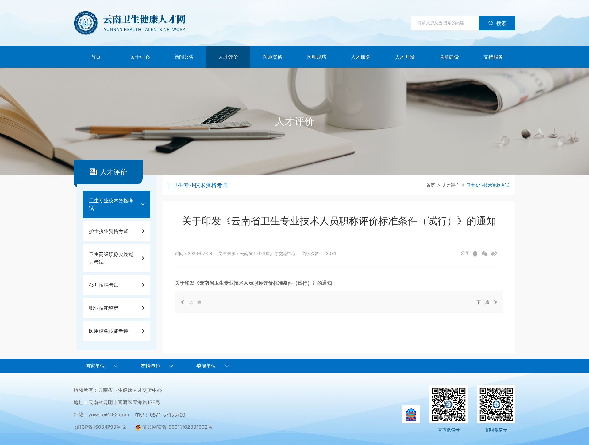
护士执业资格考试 (108, 231)
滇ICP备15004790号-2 (100, 427)
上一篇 (195, 302)
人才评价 (228, 57)
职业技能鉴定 (103, 308)
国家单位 (95, 366)
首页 (96, 57)
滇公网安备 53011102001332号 (177, 427)
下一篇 (482, 302)
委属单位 (206, 366)
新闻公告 (184, 57)
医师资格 (272, 57)
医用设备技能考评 (108, 331)
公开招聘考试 (103, 285)
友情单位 (150, 366)
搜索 (501, 23)
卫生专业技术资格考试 (111, 204)
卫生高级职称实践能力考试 (111, 258)
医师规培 (316, 57)
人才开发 (405, 57)
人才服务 (361, 57)
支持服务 (493, 57)
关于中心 (140, 57)
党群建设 (449, 57)
